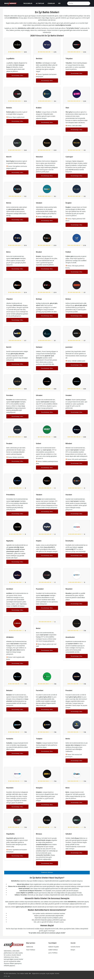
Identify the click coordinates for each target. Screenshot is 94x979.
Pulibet (68, 256)
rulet (76, 125)
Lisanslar (51, 3)
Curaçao (21, 65)
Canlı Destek (23, 890)
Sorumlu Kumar (75, 947)
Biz (59, 3)
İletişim (73, 950)
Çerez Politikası (52, 953)
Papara (74, 218)
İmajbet (68, 207)
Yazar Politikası (30, 950)
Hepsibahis (10, 838)
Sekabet (51, 211)
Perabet (19, 450)
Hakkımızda (29, 947)
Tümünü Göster (47, 872)
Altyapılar (40, 3)
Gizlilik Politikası (53, 950)
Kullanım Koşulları (53, 947)
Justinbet (68, 351)
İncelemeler (28, 3)
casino (76, 67)
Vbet (67, 112)
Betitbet (39, 63)
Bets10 (8, 161)
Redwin (8, 112)
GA (9, 976)
